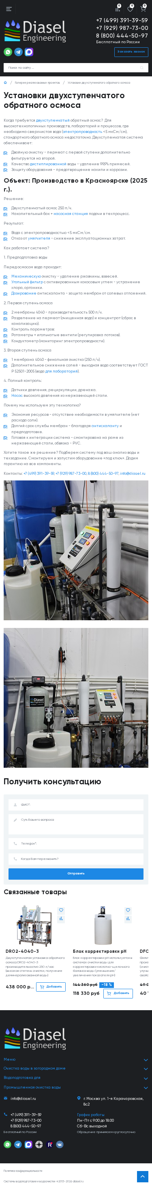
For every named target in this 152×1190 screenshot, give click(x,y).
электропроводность (82, 132)
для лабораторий (61, 371)
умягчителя (39, 238)
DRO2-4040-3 (22, 952)
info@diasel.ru (133, 474)
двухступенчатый (53, 120)
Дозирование (23, 293)
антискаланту (105, 426)
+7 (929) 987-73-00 (122, 28)
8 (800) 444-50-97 (122, 36)
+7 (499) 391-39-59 (122, 20)
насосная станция (71, 214)
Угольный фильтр (27, 282)
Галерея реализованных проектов (37, 83)
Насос (17, 396)
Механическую (26, 276)
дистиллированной (48, 164)
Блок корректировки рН (99, 952)
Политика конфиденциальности (23, 1171)
